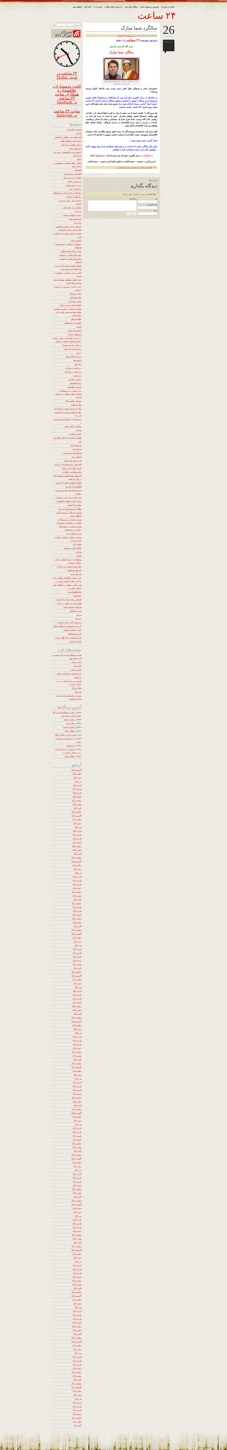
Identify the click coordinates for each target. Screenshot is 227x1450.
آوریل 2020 (77, 1036)
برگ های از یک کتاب (73, 196)
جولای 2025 (77, 819)
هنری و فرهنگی (75, 611)
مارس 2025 (77, 834)
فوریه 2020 (77, 1044)
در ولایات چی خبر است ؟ (71, 345)
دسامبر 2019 (76, 1052)
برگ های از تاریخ (74, 189)
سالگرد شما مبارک (139, 28)
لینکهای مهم (77, 7)
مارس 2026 (77, 789)
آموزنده (78, 133)
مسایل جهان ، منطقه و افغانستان (68, 501)
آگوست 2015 (76, 1250)
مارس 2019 (77, 1086)
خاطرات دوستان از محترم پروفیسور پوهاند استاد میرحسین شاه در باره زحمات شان (67, 312)
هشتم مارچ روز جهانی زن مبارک (69, 603)
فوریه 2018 (77, 1135)
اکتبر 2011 (77, 1425)
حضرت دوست (75, 669)
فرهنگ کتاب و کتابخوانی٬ (71, 453)
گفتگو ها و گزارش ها (73, 486)
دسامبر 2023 (76, 892)
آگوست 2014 (76, 1296)
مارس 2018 (77, 1132)
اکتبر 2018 (77, 1105)
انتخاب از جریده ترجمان (72, 177)
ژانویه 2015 (77, 1276)
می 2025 (78, 827)
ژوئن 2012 (77, 1395)
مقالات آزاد (77, 544)
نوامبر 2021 (77, 964)
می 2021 (78, 987)
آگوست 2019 (76, 1067)
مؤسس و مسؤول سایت (149, 7)
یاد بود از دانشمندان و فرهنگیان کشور (67, 626)
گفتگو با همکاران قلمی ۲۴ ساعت (68, 482)
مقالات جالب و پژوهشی (72, 548)
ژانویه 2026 (77, 796)
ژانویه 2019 (77, 1094)
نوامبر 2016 (77, 1193)
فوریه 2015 (77, 1273)
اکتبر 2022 (77, 926)
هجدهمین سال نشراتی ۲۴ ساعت (68, 599)
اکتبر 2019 (77, 1059)
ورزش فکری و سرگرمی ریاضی (69, 673)
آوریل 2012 (77, 1402)
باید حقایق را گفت (74, 181)
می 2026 (78, 781)
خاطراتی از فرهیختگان (72, 323)
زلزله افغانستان (75, 383)
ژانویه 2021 (77, 1002)
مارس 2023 (77, 907)
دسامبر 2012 (76, 1372)
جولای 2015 (77, 1254)
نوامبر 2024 (77, 850)
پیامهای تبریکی (75, 240)
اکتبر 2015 (77, 1242)
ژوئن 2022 (77, 941)
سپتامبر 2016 (76, 1200)
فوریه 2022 (77, 956)
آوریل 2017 (77, 1174)
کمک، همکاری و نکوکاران (71, 472)
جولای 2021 (77, 979)
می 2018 (78, 1124)
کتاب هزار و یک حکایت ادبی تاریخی (67, 464)
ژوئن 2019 (77, 1075)
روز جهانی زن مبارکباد (73, 371)
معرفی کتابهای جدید (73, 533)
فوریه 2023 (77, 911)
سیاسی (78, 430)
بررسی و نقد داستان (73, 185)
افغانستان (77, 170)
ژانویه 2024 (77, 888)
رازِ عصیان (77, 677)
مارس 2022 (77, 953)
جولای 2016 (77, 1208)
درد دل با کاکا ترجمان (73, 356)
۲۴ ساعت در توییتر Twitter (66, 75)
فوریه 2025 (77, 838)
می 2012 (78, 1398)
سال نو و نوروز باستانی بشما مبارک (67, 408)
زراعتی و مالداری (74, 379)
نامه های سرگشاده (74, 570)
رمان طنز (77, 364)
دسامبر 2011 (76, 1417)
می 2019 (78, 1078)
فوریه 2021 (77, 998)
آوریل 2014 (77, 1311)
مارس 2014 (77, 1315)
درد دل (78, 352)
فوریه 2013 (77, 1364)
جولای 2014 (77, 1299)
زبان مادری (77, 375)
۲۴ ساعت (157, 15)
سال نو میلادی (76, 404)
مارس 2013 (77, 1360)
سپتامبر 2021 (76, 972)
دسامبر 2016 (76, 1189)
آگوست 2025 (76, 815)
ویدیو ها (78, 618)
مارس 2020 (77, 1040)
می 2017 (78, 1170)
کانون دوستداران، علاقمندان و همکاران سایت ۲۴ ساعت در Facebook (67, 93)
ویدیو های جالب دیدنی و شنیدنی (69, 622)
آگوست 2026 (76, 770)
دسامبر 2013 (76, 1326)
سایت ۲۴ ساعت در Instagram (67, 112)
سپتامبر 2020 (76, 1017)
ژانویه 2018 (77, 1139)
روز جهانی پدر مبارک (73, 368)
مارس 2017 (77, 1177)
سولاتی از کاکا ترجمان (72, 426)
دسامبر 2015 (76, 1235)
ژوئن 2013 (77, 1349)
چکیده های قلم (75, 297)
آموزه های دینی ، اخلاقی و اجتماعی (67, 137)
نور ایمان (77, 692)
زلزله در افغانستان (74, 387)
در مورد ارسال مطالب (113, 7)
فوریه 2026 (77, 792)
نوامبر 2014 (77, 1284)
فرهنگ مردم (76, 456)
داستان (78, 326)
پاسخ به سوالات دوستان (72, 215)
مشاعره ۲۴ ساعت (74, 505)
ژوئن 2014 (77, 1303)
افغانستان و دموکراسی (72, 174)
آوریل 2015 (77, 1265)
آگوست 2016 (76, 1204)
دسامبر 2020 (76, 1006)
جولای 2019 (77, 1071)
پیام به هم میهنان (75, 219)
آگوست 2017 (76, 1158)
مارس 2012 (77, 1406)
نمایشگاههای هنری (74, 592)
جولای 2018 (77, 1116)
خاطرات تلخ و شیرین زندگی (70, 305)
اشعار (79, 159)
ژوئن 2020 (77, 1029)
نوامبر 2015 (77, 1238)
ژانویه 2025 (77, 842)
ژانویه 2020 (77, 1048)
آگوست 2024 (76, 861)
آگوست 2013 (76, 1341)
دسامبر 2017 (76, 1143)
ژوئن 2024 (77, 869)
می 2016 (78, 1216)
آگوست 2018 (76, 1113)
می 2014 (78, 1307)
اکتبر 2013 (77, 1334)
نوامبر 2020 (77, 1010)
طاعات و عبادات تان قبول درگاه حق (67, 437)
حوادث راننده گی (74, 301)
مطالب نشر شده (131, 7)
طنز (79, 441)
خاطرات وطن (76, 319)
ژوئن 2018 (77, 1120)
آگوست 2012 (76, 1387)
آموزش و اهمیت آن (74, 129)
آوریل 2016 (77, 1219)
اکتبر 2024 (77, 853)
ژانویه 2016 (77, 1231)
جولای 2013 (77, 1345)
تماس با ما (98, 7)
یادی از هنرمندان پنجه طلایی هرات (68, 637)
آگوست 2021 (76, 975)
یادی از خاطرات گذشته (72, 630)
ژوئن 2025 (77, 823)
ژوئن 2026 (77, 777)
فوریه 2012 (77, 1410)
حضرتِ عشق (76, 662)
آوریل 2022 (77, 949)
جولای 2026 (77, 773)
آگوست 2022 (76, 933)
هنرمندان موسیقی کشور (72, 607)
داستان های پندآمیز (74, 330)
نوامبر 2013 (77, 1330)
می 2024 (78, 873)
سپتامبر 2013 (76, 1337)
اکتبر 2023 (77, 899)
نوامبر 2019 (77, 1055)
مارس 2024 (77, 880)
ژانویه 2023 (77, 914)
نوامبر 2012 (77, 1376)
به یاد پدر (77, 211)
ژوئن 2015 (77, 1257)
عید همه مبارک (75, 445)
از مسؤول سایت (75, 148)
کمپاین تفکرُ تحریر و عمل (71, 468)
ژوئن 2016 (77, 1212)
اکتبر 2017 (77, 1151)
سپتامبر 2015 (76, 1246)
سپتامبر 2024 (76, 857)
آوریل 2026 (77, 785)
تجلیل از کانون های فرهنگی (70, 251)
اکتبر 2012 (77, 1379)
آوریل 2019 (77, 1082)
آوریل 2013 (77, 1357)
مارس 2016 (77, 1223)
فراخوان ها (77, 449)
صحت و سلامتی (75, 434)
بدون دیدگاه (168, 41)
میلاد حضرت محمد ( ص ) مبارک (69, 566)
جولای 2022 (77, 937)
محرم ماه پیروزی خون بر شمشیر (68, 497)
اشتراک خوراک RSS (63, 33)
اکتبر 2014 (77, 1288)
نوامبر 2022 (77, 922)
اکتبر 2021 (77, 968)
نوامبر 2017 (77, 1147)
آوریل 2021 (77, 991)
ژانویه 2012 (77, 1414)
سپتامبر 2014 (76, 1292)
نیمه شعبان (77, 595)
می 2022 (78, 945)
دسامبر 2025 (76, 800)
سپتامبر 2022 (76, 930)
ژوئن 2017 (77, 1166)
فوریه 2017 (77, 1181)
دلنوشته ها (77, 360)
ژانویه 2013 (77, 1368)
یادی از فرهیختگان (74, 633)
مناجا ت (78, 552)
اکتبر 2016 (77, 1196)
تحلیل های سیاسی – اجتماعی (70, 255)
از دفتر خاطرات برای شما (71, 144)
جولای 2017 (77, 1162)
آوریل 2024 (77, 876)
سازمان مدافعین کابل (73, 401)
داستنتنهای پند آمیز (74, 334)
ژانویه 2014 (77, 1322)
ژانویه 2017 (77, 1185)
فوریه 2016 (77, 1227)
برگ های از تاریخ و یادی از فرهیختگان (67, 193)
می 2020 (78, 1033)
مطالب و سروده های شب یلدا (69, 509)
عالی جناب (77, 666)
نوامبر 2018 (77, 1101)
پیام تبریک (77, 222)
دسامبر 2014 (76, 1280)
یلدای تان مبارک (75, 641)
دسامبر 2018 (76, 1097)
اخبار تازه (87, 7)
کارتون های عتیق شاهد (72, 460)
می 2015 (78, 1261)
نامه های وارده (75, 574)
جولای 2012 (77, 1391)
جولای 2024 (77, 865)
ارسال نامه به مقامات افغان (70, 141)
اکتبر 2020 (77, 1014)
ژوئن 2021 (77, 983)
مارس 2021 (77, 994)
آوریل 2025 (77, 831)
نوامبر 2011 (77, 1421)
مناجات (78, 555)
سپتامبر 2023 (76, 903)
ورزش (78, 614)
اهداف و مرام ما (167, 7)
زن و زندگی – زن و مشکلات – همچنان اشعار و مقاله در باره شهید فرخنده (68, 394)
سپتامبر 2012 (76, 1383)
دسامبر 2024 (76, 846)
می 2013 (78, 1353)
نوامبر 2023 (77, 895)
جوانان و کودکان (75, 293)
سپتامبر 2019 (76, 1063)
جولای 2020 (77, 1025)
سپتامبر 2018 (76, 1109)
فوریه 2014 (77, 1318)
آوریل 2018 (77, 1128)
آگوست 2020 (76, 1021)
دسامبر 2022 (76, 918)
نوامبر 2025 (77, 804)
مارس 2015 (77, 1269)
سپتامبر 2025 (76, 812)
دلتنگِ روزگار (76, 688)
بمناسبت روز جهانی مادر (72, 207)
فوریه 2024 (77, 884)
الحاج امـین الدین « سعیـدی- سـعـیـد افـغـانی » (134, 167)
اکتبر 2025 (77, 808)
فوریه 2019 (77, 1090)
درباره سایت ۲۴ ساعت (126, 35)
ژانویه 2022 (77, 960)
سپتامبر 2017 (76, 1155)
